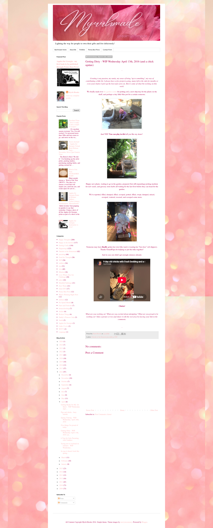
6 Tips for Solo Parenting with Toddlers (70, 439)
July (63, 391)
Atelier (61, 311)
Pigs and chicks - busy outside (68, 413)
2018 (61, 365)
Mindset (61, 272)
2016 (61, 372)
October (64, 381)
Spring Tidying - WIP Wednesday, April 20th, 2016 (70, 419)
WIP (116, 337)
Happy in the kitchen (66, 242)
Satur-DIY (62, 288)
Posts (62, 498)
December (65, 375)
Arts (60, 269)
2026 (61, 341)
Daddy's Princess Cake (66, 317)
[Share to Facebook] (122, 334)
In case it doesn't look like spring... (70, 452)
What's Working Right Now (68, 294)
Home (122, 410)
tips (60, 266)
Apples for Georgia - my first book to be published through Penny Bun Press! (68, 64)
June (63, 395)
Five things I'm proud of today (69, 426)
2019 (61, 361)
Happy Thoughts (64, 239)
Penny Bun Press (94, 50)
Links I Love (63, 326)
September (65, 385)
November (65, 378)
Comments (63, 502)
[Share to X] (120, 334)
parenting (62, 254)
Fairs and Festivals (65, 305)
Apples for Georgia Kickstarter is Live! (73, 224)
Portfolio (82, 50)
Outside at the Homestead (100, 337)
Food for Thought (65, 257)
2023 (61, 348)
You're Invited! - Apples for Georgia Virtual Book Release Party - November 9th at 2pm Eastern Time (69, 148)
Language (62, 332)
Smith (61, 320)
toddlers (111, 337)
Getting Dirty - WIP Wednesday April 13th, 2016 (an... (70, 432)
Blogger (144, 522)
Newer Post (90, 410)
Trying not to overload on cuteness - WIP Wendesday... (70, 445)
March (63, 457)
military (61, 299)
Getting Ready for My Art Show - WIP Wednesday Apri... (70, 406)
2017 (61, 368)
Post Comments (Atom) (103, 414)
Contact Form (107, 50)
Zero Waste (63, 286)
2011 (61, 482)
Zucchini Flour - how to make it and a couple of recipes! (74, 123)
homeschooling (64, 308)
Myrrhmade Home (60, 50)
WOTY (61, 329)
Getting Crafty (64, 245)
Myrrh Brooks (74, 92)
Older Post (154, 410)
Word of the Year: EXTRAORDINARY (74, 172)
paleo (60, 280)
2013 (61, 475)
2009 (61, 488)
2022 (61, 351)
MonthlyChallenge (65, 283)
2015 (61, 468)
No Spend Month (65, 302)
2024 (61, 345)
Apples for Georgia (65, 323)
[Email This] (115, 334)
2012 (61, 478)
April (63, 402)
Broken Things (64, 314)
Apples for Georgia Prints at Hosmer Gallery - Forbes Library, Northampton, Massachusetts (69, 198)
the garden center (110, 91)
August (64, 388)
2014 (61, 472)
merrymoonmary (126, 522)
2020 (61, 358)
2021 (61, 355)
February (64, 461)
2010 (61, 485)
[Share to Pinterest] (125, 334)
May (63, 398)
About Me (73, 50)
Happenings (63, 248)
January (64, 464)
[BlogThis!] (117, 334)
